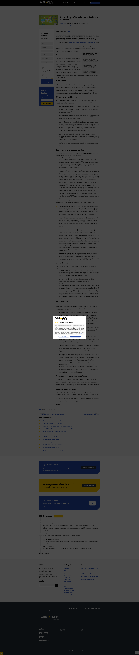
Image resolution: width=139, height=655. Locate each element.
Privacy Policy (81, 333)
